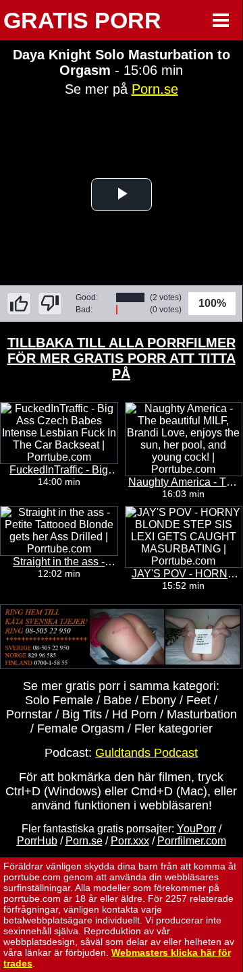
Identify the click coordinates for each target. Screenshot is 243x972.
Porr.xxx (130, 841)
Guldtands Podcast (146, 753)
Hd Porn (134, 714)
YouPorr (196, 828)
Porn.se (155, 89)
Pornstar (29, 714)
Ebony (159, 700)
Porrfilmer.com (191, 841)
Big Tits (82, 714)
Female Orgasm (80, 728)
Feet (198, 700)
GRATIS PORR (82, 20)
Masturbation (202, 714)
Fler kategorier (173, 728)
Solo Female (59, 700)
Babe (117, 700)
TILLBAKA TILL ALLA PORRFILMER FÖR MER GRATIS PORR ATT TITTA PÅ (121, 358)
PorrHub (37, 841)
